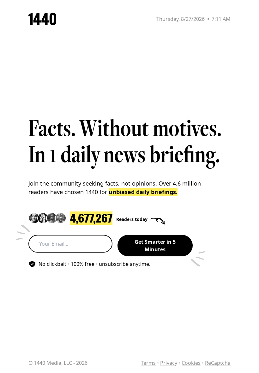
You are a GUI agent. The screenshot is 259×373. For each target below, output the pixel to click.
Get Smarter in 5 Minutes (155, 245)
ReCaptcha (218, 362)
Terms (148, 362)
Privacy (168, 362)
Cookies (191, 362)
